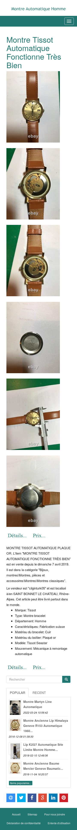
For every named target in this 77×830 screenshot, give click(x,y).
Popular (17, 692)
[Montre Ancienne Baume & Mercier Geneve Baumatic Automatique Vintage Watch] (15, 767)
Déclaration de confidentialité (24, 823)
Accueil (16, 814)
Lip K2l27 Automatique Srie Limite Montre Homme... (43, 747)
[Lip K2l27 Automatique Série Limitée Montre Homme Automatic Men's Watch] (15, 748)
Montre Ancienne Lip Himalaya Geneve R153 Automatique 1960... (45, 725)
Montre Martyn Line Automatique (37, 704)
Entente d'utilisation (59, 823)
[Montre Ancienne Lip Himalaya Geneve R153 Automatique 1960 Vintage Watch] (15, 724)
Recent (39, 692)
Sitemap (32, 814)
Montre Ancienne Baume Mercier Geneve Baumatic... (43, 766)
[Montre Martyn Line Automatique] (15, 705)
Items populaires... (20, 783)
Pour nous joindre (54, 814)
